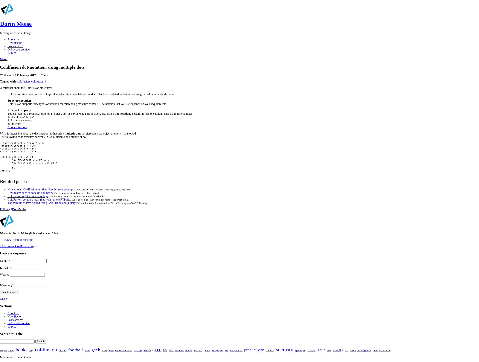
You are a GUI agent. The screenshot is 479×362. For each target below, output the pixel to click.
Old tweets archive (18, 49)
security (284, 349)
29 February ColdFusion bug (17, 246)
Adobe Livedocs (17, 127)
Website (4, 274)
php (226, 350)
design (62, 350)
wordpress (364, 350)
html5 (104, 350)
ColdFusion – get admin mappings (27, 196)
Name (5, 260)
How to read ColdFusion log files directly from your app (40, 189)
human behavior (123, 350)
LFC (158, 350)
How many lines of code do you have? (30, 192)
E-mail (6, 267)
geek (95, 349)
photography (217, 350)
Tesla (321, 350)
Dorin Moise (16, 23)
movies (179, 350)
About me (13, 39)
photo (207, 350)
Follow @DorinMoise (13, 209)
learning (148, 350)
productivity (254, 350)
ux (346, 350)
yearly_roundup (382, 350)
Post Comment (9, 292)
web (353, 350)
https (111, 350)
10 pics (11, 52)
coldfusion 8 (38, 81)
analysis (3, 351)
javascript (137, 350)
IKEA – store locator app (18, 239)
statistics (311, 350)
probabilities (236, 350)
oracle (188, 350)
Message (7, 285)
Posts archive (15, 46)
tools (329, 350)
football (75, 349)
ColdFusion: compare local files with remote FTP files (39, 199)
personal (197, 350)
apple (11, 350)
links (171, 350)
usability (338, 350)
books (21, 349)
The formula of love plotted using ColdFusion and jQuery (41, 202)
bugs (31, 350)
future (87, 350)
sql (304, 350)
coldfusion (23, 81)
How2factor (14, 42)
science (270, 350)
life (165, 350)
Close (3, 298)
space (298, 350)
